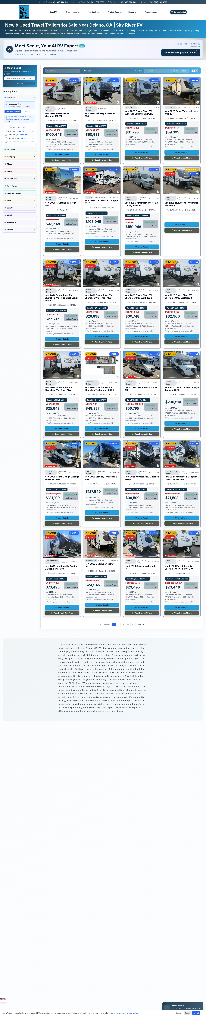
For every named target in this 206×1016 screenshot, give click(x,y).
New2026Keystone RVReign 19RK (60, 204)
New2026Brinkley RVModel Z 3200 (101, 478)
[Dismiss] (164, 1004)
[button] (103, 49)
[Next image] (78, 91)
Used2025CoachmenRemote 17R (140, 567)
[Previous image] (46, 91)
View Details (63, 154)
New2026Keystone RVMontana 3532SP (57, 114)
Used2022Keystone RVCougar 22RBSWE (181, 204)
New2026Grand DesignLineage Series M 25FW (62, 478)
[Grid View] (193, 71)
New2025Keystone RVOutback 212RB (142, 478)
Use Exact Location (13, 112)
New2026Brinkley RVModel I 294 (100, 114)
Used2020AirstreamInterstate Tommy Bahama (141, 204)
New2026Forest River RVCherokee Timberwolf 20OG (99, 388)
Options (178, 1013)
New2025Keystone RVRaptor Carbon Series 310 (61, 567)
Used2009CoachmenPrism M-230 (141, 388)
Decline (187, 1013)
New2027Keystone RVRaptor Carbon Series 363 (180, 478)
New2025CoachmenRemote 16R (100, 565)
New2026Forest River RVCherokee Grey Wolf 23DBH (139, 296)
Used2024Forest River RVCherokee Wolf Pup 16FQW (178, 567)
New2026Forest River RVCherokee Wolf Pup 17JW (98, 296)
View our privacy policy (128, 1013)
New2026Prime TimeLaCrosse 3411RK (181, 112)
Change (27, 112)
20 (133, 625)
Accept (196, 1013)
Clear (35, 112)
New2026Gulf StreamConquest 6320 (102, 202)
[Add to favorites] (78, 102)
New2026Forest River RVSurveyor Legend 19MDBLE (139, 112)
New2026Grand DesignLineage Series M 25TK (181, 388)
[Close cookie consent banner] (202, 1013)
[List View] (196, 71)
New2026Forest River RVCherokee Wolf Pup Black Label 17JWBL (61, 298)
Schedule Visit (180, 12)
